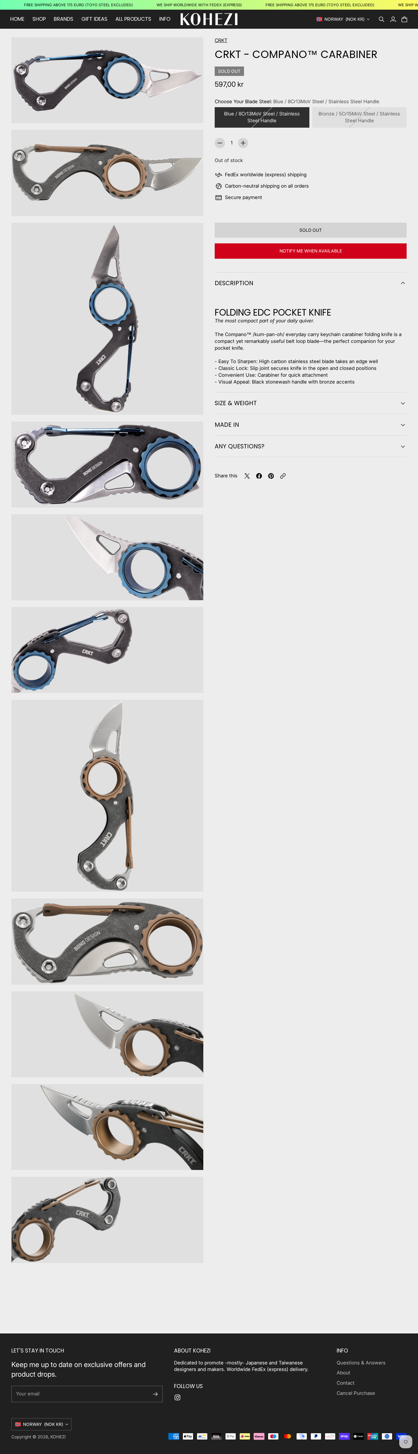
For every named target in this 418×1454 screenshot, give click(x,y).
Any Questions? (239, 446)
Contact (346, 1383)
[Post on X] (247, 476)
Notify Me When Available (311, 251)
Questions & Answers (361, 1363)
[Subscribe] (155, 1394)
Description (234, 283)
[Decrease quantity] (220, 143)
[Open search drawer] (381, 19)
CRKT (221, 40)
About (343, 1373)
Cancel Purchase (356, 1393)
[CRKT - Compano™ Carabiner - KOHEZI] (107, 80)
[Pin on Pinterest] (271, 476)
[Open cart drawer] (404, 19)
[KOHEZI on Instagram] (177, 1397)
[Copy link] (283, 476)
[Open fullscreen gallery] (192, 112)
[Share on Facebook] (259, 476)
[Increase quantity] (243, 143)
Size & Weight (236, 403)
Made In (227, 425)
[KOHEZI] (209, 19)
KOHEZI (58, 1436)
